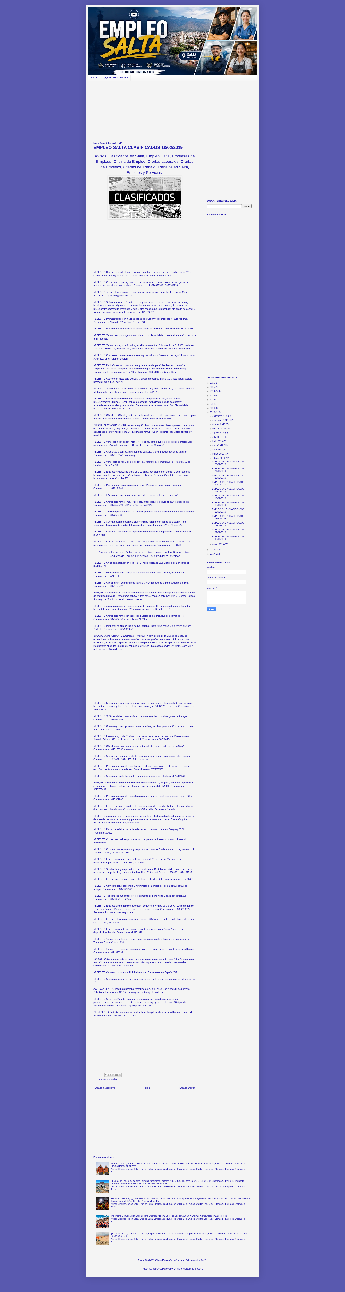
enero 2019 (218, 544)
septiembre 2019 (220, 428)
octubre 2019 (219, 424)
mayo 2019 (218, 445)
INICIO (94, 77)
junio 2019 (217, 441)
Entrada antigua (187, 1088)
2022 (212, 399)
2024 (212, 391)
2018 (212, 549)
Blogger (198, 1269)
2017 (212, 554)
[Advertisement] (144, 111)
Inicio (147, 1088)
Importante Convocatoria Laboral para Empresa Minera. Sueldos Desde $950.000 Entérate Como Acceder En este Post (169, 1216)
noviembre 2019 (220, 420)
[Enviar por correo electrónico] (106, 1075)
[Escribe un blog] (109, 1075)
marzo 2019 (218, 454)
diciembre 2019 (220, 416)
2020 (212, 408)
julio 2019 (217, 437)
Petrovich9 (167, 1269)
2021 (212, 404)
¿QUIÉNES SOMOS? (116, 77)
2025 (212, 387)
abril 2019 (217, 449)
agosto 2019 (218, 433)
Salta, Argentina (110, 1079)
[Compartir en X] (113, 1075)
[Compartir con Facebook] (116, 1075)
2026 (212, 383)
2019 (212, 412)
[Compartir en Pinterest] (120, 1075)
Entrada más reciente (104, 1088)
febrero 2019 (219, 458)
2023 (212, 395)
